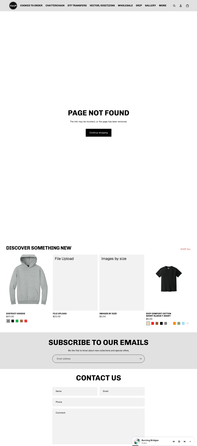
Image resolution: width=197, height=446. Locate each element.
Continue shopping (98, 132)
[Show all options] (187, 323)
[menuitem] (162, 5)
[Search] (174, 5)
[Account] (180, 5)
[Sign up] (140, 359)
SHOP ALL (186, 249)
